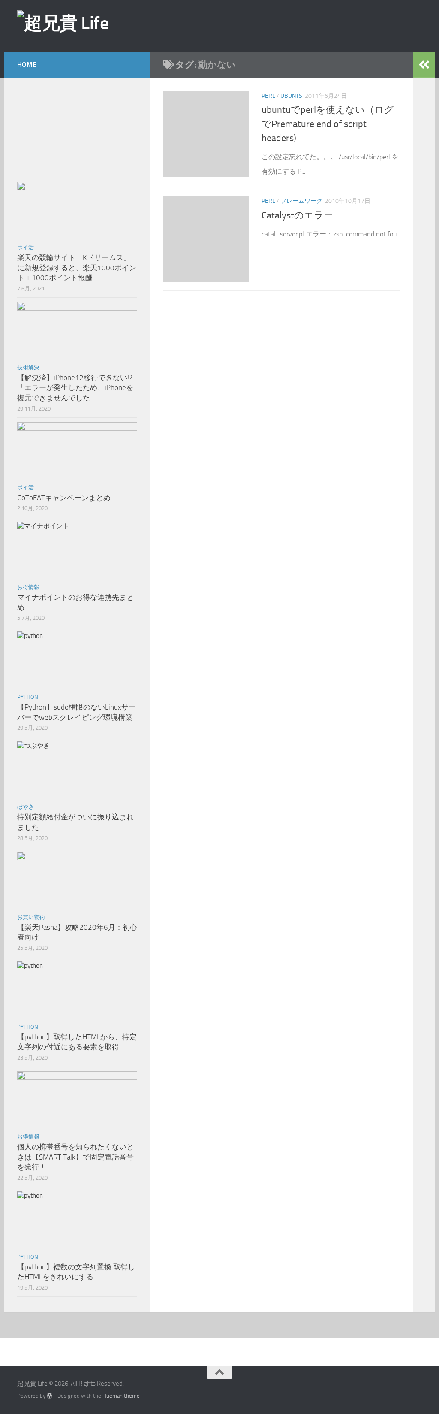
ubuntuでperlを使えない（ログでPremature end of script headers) (328, 124)
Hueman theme (121, 1396)
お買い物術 (31, 917)
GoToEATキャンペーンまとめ (64, 497)
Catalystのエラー (297, 215)
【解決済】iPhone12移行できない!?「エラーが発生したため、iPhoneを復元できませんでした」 (75, 387)
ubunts (291, 96)
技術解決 (28, 367)
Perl (268, 96)
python (27, 697)
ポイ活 (25, 247)
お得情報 (28, 587)
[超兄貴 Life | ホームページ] (62, 23)
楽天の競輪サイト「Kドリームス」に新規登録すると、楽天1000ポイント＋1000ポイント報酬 (76, 267)
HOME (26, 64)
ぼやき (25, 807)
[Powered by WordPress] (49, 1396)
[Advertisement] (278, 25)
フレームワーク (301, 201)
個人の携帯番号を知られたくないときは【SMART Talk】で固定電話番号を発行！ (75, 1156)
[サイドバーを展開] (424, 65)
